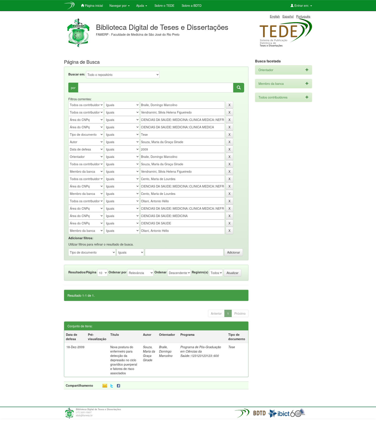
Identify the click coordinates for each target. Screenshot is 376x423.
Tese (231, 347)
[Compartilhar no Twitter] (111, 386)
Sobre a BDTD (191, 5)
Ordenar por (117, 272)
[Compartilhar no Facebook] (119, 386)
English (275, 16)
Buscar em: (76, 74)
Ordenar (160, 272)
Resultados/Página (82, 272)
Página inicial (93, 5)
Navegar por (118, 5)
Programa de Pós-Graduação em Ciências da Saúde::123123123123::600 (200, 351)
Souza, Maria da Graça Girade (149, 353)
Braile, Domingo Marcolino (166, 351)
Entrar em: (302, 5)
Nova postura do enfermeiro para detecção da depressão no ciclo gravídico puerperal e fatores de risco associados (123, 360)
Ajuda (140, 5)
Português (303, 16)
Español (288, 16)
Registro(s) (200, 272)
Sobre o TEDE (164, 5)
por (73, 87)
